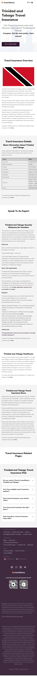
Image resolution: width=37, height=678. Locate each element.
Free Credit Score (9, 545)
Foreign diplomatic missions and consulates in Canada (18, 333)
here (12, 128)
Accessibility (7, 553)
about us (17, 664)
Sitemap (30, 545)
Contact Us (21, 545)
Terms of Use (19, 551)
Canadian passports (8, 335)
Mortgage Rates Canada (12, 534)
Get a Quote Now (10, 44)
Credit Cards (27, 534)
